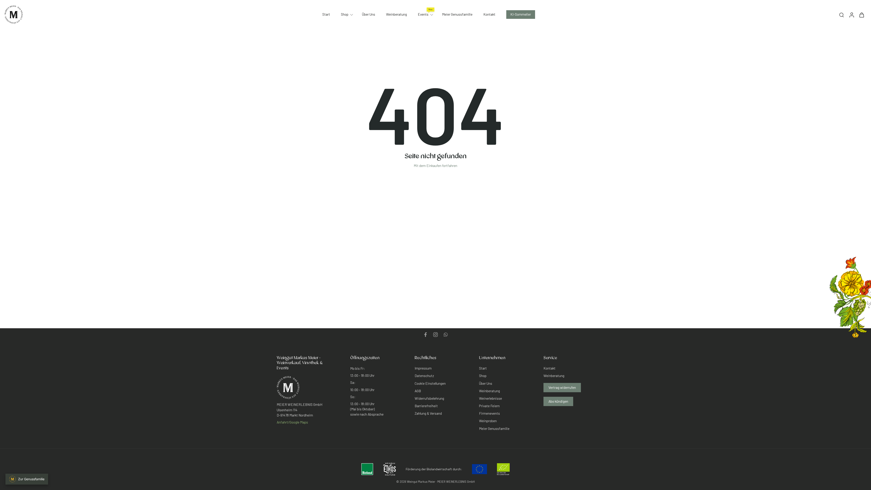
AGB (418, 391)
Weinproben (488, 421)
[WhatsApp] (445, 335)
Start (326, 14)
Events (423, 14)
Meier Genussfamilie (457, 14)
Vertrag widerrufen (562, 387)
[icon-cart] (861, 14)
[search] (842, 14)
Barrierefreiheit (426, 406)
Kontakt (489, 14)
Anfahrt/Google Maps (292, 422)
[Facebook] (426, 335)
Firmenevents (489, 413)
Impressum (423, 368)
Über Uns (368, 14)
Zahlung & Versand (428, 413)
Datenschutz (424, 376)
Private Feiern (489, 406)
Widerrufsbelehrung (429, 398)
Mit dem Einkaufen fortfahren (435, 166)
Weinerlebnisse (490, 398)
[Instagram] (435, 335)
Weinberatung (396, 14)
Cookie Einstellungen (430, 383)
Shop (344, 14)
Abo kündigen (558, 401)
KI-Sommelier (520, 14)
